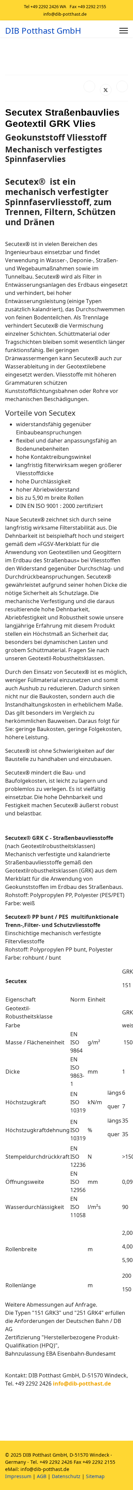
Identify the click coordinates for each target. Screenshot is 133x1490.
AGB (41, 1476)
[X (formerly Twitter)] (106, 90)
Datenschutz (66, 1476)
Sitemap (95, 1476)
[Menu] (123, 30)
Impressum (18, 1476)
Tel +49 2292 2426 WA (45, 7)
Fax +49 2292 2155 (88, 7)
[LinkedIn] (122, 86)
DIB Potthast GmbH (43, 31)
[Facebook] (89, 86)
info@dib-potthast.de (65, 14)
